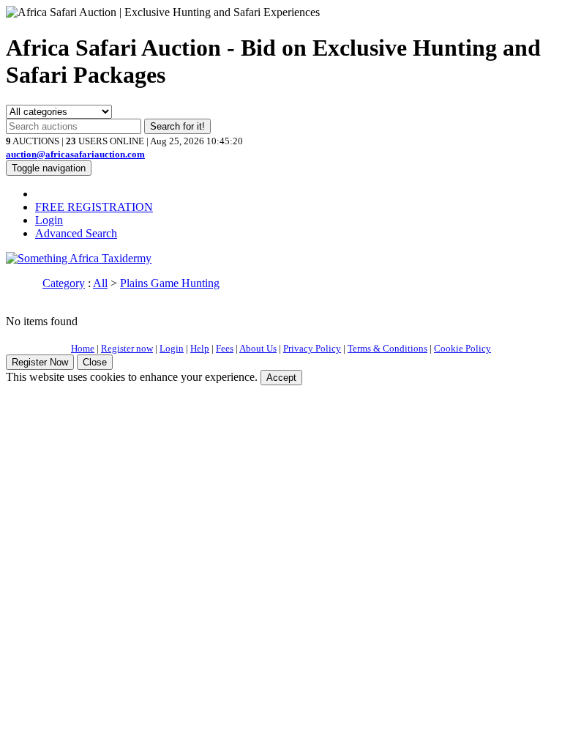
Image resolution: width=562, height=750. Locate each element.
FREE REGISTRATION (94, 207)
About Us (258, 348)
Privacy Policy (312, 348)
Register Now (40, 362)
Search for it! (177, 126)
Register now (127, 348)
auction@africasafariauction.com (75, 154)
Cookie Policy (462, 348)
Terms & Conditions (387, 348)
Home (82, 348)
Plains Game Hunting (170, 283)
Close (95, 362)
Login (49, 220)
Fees (224, 348)
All (100, 283)
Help (199, 348)
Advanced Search (76, 233)
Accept (281, 377)
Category (63, 283)
